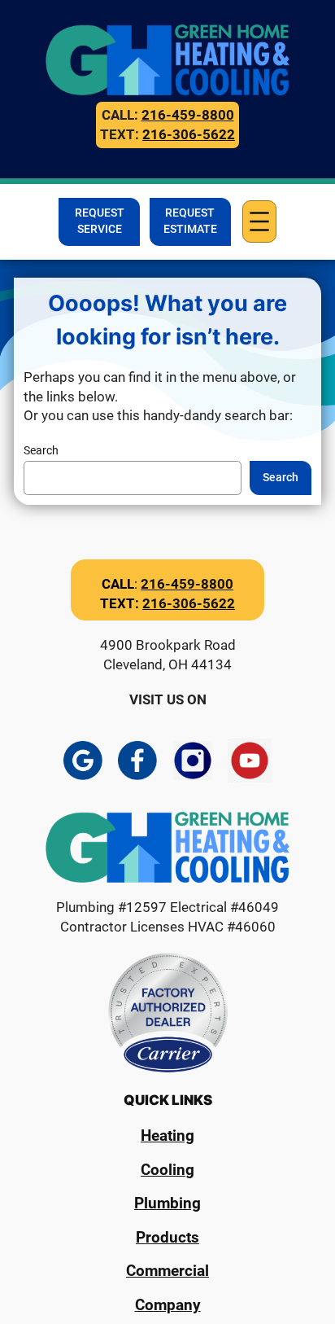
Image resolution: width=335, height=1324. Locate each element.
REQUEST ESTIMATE (190, 221)
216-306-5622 (188, 134)
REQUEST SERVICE (99, 221)
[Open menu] (259, 221)
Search (41, 451)
